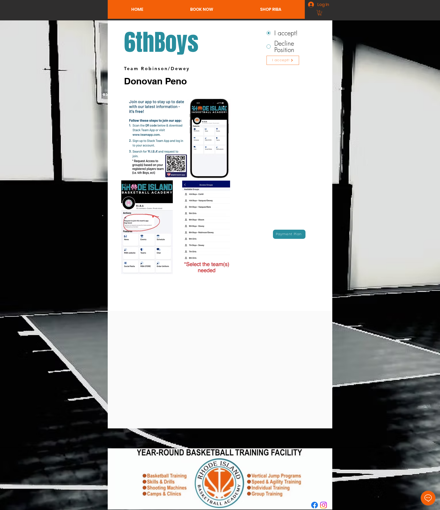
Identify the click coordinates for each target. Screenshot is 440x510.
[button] (201, 9)
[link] (319, 13)
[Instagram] (323, 505)
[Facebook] (314, 505)
